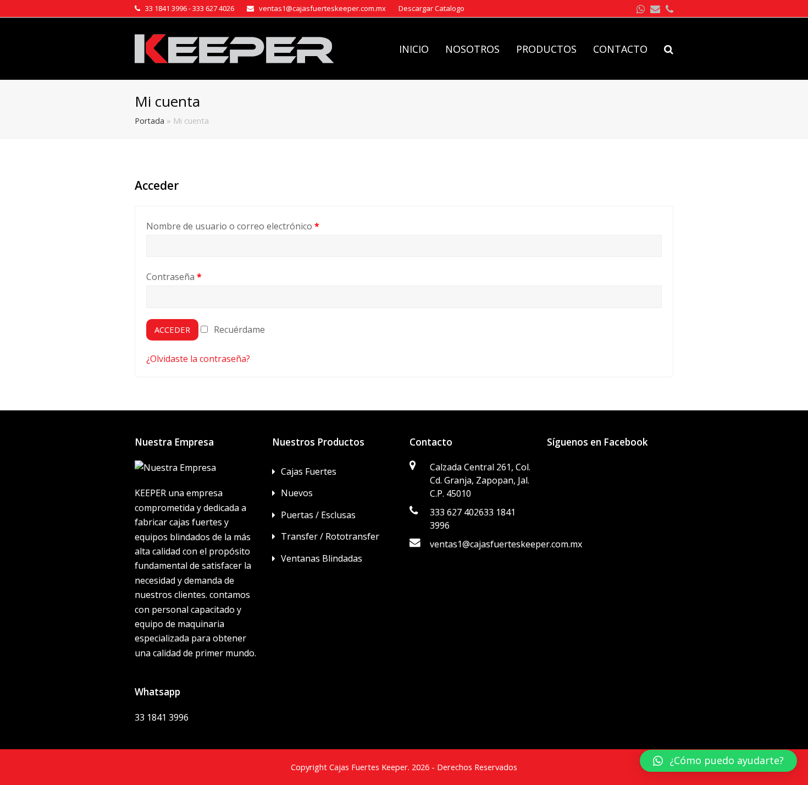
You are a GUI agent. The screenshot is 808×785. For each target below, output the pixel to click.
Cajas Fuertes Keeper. (369, 766)
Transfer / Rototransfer (330, 536)
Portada (149, 121)
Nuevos (297, 493)
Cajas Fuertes (308, 471)
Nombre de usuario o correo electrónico (232, 226)
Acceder (172, 329)
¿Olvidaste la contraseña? (198, 359)
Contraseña (174, 277)
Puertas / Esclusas (318, 515)
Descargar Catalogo (431, 8)
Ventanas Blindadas (321, 558)
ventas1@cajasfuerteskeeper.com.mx (506, 544)
